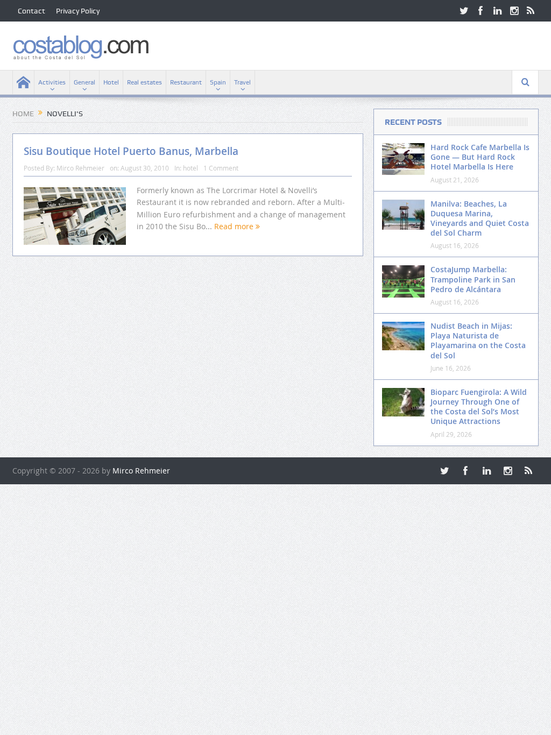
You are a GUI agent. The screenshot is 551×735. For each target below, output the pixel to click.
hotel (190, 168)
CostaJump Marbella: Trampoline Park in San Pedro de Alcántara (472, 279)
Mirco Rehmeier (80, 168)
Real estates (144, 82)
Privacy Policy (78, 10)
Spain (218, 82)
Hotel (111, 82)
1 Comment (220, 168)
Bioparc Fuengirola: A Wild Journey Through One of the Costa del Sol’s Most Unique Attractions (478, 407)
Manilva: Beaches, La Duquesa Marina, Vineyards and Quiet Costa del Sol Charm (479, 218)
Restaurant (186, 82)
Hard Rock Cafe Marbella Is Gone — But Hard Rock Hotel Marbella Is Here (479, 157)
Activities (52, 82)
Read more (235, 226)
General (84, 82)
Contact (31, 10)
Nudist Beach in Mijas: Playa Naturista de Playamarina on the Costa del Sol (478, 341)
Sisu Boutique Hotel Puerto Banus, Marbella (131, 151)
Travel (242, 82)
